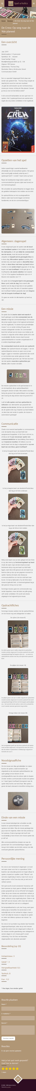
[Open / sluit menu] (34, 3)
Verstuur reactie (8, 1038)
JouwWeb (8, 1087)
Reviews (10, 21)
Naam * (4, 1004)
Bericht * (4, 1023)
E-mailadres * (6, 1014)
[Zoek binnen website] (2, 3)
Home (4, 21)
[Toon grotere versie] (18, 221)
